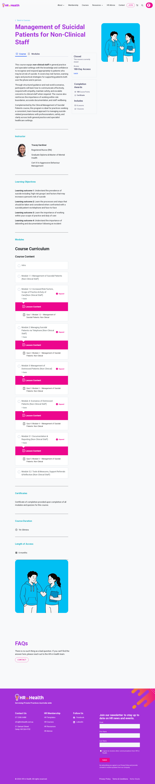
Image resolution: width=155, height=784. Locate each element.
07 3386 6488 (20, 717)
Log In (76, 73)
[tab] (21, 54)
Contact (21, 660)
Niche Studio (135, 779)
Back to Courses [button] (23, 20)
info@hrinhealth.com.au (24, 722)
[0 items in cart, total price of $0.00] (137, 5)
